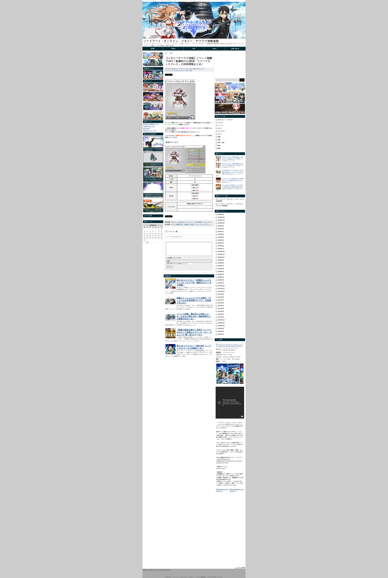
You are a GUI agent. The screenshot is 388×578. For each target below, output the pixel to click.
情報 (194, 68)
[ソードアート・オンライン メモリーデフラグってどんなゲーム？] (230, 92)
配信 (219, 145)
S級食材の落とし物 (148, 126)
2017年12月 (221, 286)
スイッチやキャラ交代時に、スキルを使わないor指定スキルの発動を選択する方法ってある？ (232, 186)
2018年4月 (221, 274)
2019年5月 (221, 237)
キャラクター (222, 131)
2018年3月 (221, 277)
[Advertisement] (230, 64)
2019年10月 (221, 223)
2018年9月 (221, 260)
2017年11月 (221, 288)
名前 (168, 261)
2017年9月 (221, 294)
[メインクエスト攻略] (153, 65)
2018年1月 (221, 283)
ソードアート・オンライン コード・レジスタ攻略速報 (230, 200)
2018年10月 (221, 257)
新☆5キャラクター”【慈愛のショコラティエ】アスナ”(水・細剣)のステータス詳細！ (194, 282)
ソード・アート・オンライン (172, 70)
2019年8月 (221, 229)
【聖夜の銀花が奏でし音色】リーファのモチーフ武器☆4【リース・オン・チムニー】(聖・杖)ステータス (194, 332)
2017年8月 (221, 297)
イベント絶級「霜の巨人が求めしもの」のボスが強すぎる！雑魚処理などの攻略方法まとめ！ (194, 316)
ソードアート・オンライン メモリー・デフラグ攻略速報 (181, 41)
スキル (190, 68)
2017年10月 (221, 291)
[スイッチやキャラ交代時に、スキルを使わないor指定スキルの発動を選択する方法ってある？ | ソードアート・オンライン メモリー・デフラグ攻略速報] (218, 189)
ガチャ (220, 128)
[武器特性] (230, 113)
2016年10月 (221, 325)
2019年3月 (221, 243)
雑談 (219, 148)
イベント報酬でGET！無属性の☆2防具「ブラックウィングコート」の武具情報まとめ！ (197, 224)
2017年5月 (221, 305)
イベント (220, 125)
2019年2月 (221, 246)
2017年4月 (221, 308)
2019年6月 (221, 234)
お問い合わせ (235, 48)
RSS (194, 48)
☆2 (199, 68)
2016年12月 (221, 320)
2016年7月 (221, 334)
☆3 (201, 68)
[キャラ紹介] (153, 119)
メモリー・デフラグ (185, 70)
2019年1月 (221, 248)
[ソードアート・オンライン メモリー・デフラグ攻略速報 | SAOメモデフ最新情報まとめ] (194, 37)
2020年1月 (221, 214)
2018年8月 (221, 263)
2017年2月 (221, 314)
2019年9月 (221, 226)
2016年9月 (221, 328)
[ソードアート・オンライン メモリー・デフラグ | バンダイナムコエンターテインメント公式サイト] (230, 346)
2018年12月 (221, 251)
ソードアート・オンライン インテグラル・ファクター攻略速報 (230, 204)
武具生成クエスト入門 (149, 130)
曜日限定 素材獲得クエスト (151, 124)
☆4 (203, 68)
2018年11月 (221, 254)
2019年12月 (221, 217)
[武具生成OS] (153, 109)
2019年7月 (221, 231)
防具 (191, 70)
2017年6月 (221, 303)
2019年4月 (221, 240)
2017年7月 (221, 300)
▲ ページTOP (240, 567)
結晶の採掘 (146, 128)
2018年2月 (221, 280)
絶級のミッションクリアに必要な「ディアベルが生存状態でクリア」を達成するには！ (194, 300)
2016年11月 (221, 323)
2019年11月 (221, 220)
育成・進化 (221, 142)
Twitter (173, 48)
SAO (197, 68)
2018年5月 (221, 271)
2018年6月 (221, 268)
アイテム (186, 68)
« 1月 (147, 242)
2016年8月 (221, 331)
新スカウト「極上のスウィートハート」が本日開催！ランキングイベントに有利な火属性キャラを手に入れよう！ (204, 222)
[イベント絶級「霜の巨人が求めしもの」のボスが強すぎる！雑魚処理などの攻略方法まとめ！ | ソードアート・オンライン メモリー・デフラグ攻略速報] (170, 322)
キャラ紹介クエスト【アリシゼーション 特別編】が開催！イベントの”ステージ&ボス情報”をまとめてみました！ (232, 171)
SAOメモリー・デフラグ (177, 68)
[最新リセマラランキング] (230, 102)
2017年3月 (221, 311)
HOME (153, 48)
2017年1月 (221, 317)
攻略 (219, 139)
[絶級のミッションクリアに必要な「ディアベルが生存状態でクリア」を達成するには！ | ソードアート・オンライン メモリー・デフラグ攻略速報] (170, 306)
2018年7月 (221, 266)
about (214, 48)
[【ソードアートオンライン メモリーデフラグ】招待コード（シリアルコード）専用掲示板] (153, 58)
